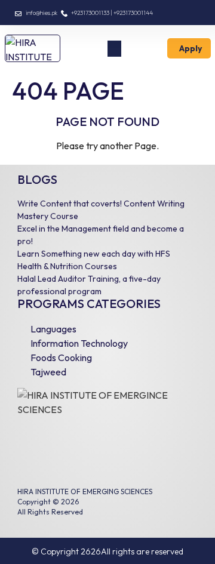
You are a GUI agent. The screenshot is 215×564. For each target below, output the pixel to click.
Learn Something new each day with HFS (93, 253)
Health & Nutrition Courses (67, 266)
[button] (114, 49)
